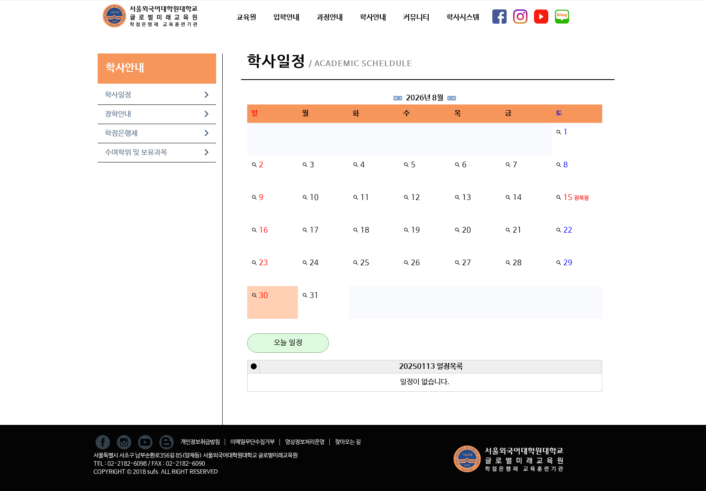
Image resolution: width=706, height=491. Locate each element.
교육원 (246, 17)
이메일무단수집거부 (252, 442)
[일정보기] (558, 132)
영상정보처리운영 (304, 442)
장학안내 (118, 114)
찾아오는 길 (348, 442)
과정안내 (330, 17)
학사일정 (118, 95)
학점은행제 (121, 133)
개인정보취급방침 (200, 442)
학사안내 (373, 17)
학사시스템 (463, 17)
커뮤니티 (416, 17)
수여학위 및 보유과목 (136, 153)
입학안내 (286, 17)
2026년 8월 (424, 98)
